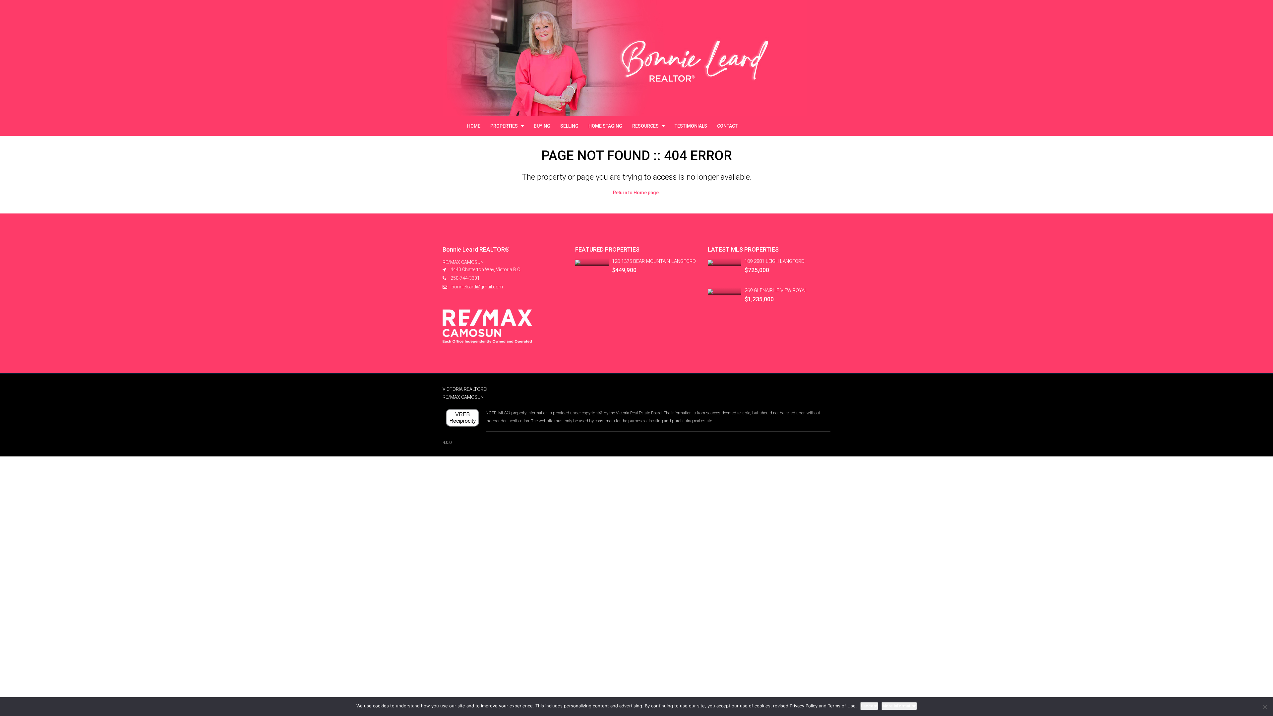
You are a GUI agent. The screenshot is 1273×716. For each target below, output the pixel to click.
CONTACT (727, 126)
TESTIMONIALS (691, 126)
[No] (1264, 706)
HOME (473, 126)
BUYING (542, 126)
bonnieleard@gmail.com (477, 286)
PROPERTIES (504, 126)
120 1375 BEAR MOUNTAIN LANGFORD (654, 261)
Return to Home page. (636, 192)
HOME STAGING (605, 126)
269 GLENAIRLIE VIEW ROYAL (776, 290)
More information (899, 705)
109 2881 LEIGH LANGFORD (775, 261)
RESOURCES (645, 126)
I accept (869, 705)
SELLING (569, 126)
